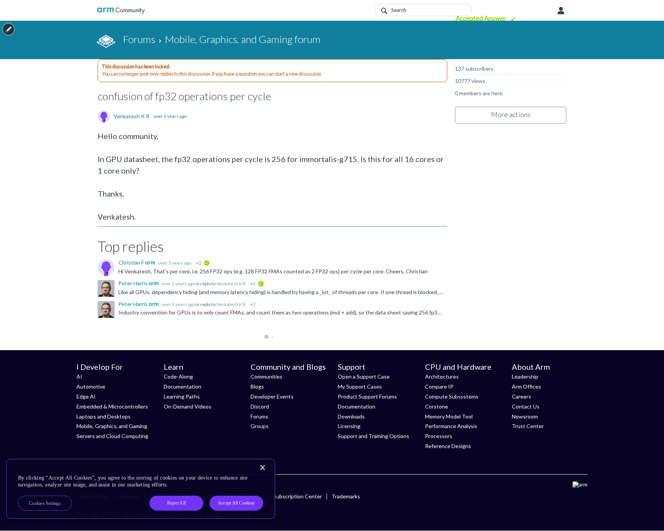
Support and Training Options (373, 436)
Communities (266, 376)
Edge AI (86, 396)
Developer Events (272, 396)
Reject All (176, 503)
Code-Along (178, 376)
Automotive (90, 386)
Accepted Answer (481, 18)
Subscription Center (297, 496)
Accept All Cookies (236, 503)
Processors (438, 436)
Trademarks (346, 496)
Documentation (182, 386)
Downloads (351, 416)
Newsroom (525, 416)
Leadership (525, 376)
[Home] (121, 10)
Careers (521, 396)
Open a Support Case (364, 376)
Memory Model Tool (449, 416)
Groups (260, 426)
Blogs (257, 386)
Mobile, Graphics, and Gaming (111, 426)
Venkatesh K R (131, 116)
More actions (511, 114)
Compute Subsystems (451, 396)
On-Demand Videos (187, 406)
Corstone (436, 406)
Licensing (349, 426)
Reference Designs (448, 446)
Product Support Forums (367, 396)
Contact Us (526, 406)
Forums (259, 416)
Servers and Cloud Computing (112, 436)
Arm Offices (526, 386)
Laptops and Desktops (103, 416)
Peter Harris (133, 283)
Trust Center (528, 426)
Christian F (131, 262)
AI (79, 376)
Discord (260, 406)
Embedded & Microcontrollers (112, 406)
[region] (140, 489)
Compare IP (439, 386)
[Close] (262, 467)
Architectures (442, 376)
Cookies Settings (45, 503)
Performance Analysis (451, 426)
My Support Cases (360, 386)
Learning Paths (182, 396)
